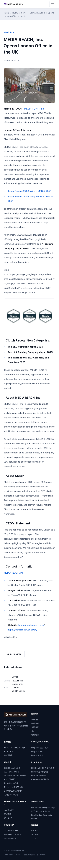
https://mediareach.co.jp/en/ (22, 629)
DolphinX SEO (37, 751)
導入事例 (35, 834)
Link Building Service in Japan (41, 816)
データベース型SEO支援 (13, 787)
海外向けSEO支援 (11, 783)
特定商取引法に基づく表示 (34, 854)
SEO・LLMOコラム (11, 831)
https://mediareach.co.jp (31, 625)
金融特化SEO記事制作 (13, 791)
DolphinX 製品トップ (39, 748)
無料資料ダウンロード (12, 834)
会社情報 (35, 723)
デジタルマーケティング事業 (14, 748)
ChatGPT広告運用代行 (40, 779)
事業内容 (35, 719)
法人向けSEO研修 (11, 795)
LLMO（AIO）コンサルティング (42, 768)
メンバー (34, 731)
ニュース (34, 838)
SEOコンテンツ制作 (11, 772)
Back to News (14, 654)
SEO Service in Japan (40, 811)
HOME (6, 13)
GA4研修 (7, 814)
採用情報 (35, 735)
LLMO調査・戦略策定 (39, 772)
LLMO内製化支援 (38, 775)
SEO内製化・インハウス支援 (15, 775)
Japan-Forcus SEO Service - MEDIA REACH (30, 191)
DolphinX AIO (37, 755)
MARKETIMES (10, 838)
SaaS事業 (8, 755)
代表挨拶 (35, 727)
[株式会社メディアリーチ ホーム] (13, 4)
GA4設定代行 (9, 810)
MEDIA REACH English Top (43, 807)
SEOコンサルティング (12, 768)
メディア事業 (8, 751)
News (23, 13)
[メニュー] (52, 4)
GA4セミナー (9, 818)
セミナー (34, 831)
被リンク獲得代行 (11, 779)
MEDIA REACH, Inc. (34, 108)
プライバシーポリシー (12, 854)
